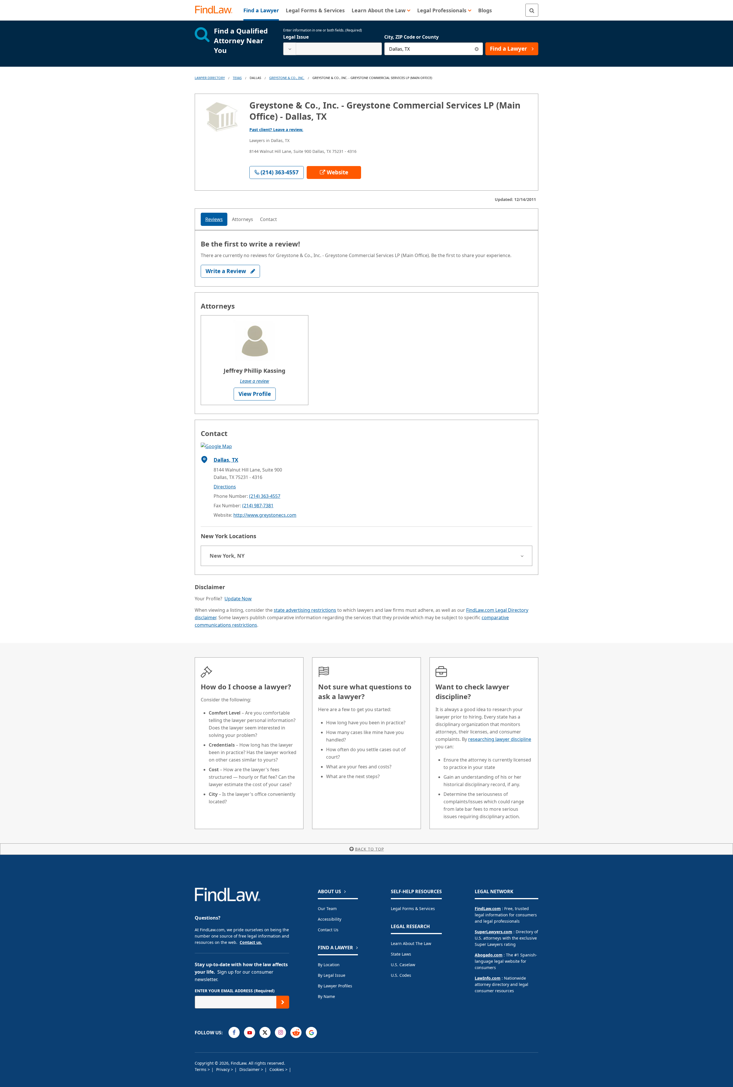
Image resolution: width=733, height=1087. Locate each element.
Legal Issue (296, 37)
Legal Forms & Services (413, 908)
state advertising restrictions (305, 610)
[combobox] (332, 48)
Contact (268, 219)
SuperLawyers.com (493, 931)
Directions (225, 487)
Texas (237, 78)
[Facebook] (234, 1032)
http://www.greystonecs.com (264, 515)
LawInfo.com (488, 978)
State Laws (401, 954)
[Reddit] (296, 1032)
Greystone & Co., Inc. (286, 78)
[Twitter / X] (265, 1032)
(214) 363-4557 (264, 496)
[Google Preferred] (311, 1032)
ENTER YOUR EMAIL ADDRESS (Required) (235, 990)
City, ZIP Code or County (411, 37)
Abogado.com (489, 955)
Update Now (238, 598)
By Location (329, 964)
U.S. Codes (401, 975)
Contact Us (328, 929)
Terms (201, 1069)
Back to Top (369, 849)
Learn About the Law (411, 943)
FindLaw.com (488, 908)
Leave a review (254, 381)
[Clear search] (476, 48)
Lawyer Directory (210, 78)
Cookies (277, 1069)
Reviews (214, 219)
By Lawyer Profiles (335, 986)
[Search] (531, 10)
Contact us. (251, 942)
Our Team (327, 908)
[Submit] (282, 1002)
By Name (326, 996)
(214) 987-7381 (257, 505)
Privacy (223, 1069)
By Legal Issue (331, 975)
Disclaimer (250, 1069)
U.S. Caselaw (403, 964)
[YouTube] (249, 1032)
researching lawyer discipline (499, 739)
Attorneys (242, 219)
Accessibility (329, 919)
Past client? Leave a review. (276, 129)
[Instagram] (280, 1032)
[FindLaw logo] (216, 10)
